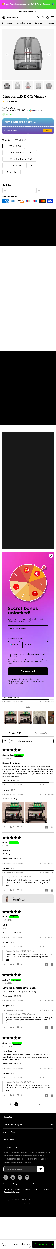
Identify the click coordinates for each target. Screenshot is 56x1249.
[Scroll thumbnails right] (50, 718)
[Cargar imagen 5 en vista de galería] (49, 85)
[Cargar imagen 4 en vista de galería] (38, 85)
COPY (47, 130)
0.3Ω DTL (35, 165)
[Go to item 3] (39, 717)
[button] (37, 17)
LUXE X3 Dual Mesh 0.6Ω (19, 152)
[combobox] (14, 644)
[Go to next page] (45, 1104)
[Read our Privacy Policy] (46, 660)
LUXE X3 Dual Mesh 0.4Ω (19, 159)
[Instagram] (12, 1177)
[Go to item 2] (25, 717)
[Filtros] (12, 741)
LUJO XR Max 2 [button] (18, 900)
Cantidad (6, 185)
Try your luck (28, 671)
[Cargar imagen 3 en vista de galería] (27, 85)
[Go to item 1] (10, 717)
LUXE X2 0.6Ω (14, 165)
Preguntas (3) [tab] (41, 733)
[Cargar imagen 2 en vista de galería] (17, 85)
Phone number (15, 638)
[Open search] (5, 741)
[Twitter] (20, 1177)
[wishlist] (42, 17)
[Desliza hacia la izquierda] (7, 54)
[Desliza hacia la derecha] (49, 54)
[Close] (51, 555)
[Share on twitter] (52, 827)
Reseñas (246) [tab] (15, 733)
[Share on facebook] (46, 827)
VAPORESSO (26, 1200)
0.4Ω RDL (11, 172)
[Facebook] (5, 1177)
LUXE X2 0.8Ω (14, 146)
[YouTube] (27, 1177)
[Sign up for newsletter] (40, 1169)
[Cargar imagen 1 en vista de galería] (7, 85)
